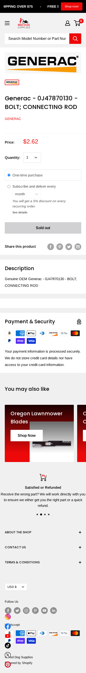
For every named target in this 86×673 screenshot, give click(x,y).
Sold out (43, 228)
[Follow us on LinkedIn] (53, 610)
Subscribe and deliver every (34, 186)
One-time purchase (27, 175)
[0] (77, 23)
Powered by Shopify (18, 663)
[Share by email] (78, 246)
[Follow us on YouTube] (44, 610)
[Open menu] (7, 23)
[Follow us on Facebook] (8, 610)
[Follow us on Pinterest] (35, 610)
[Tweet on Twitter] (68, 246)
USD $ (11, 587)
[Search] (75, 38)
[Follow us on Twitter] (17, 610)
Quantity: (12, 157)
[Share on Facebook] (50, 246)
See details (19, 212)
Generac (13, 119)
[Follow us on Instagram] (26, 610)
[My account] (67, 23)
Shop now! (72, 6)
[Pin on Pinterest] (59, 246)
